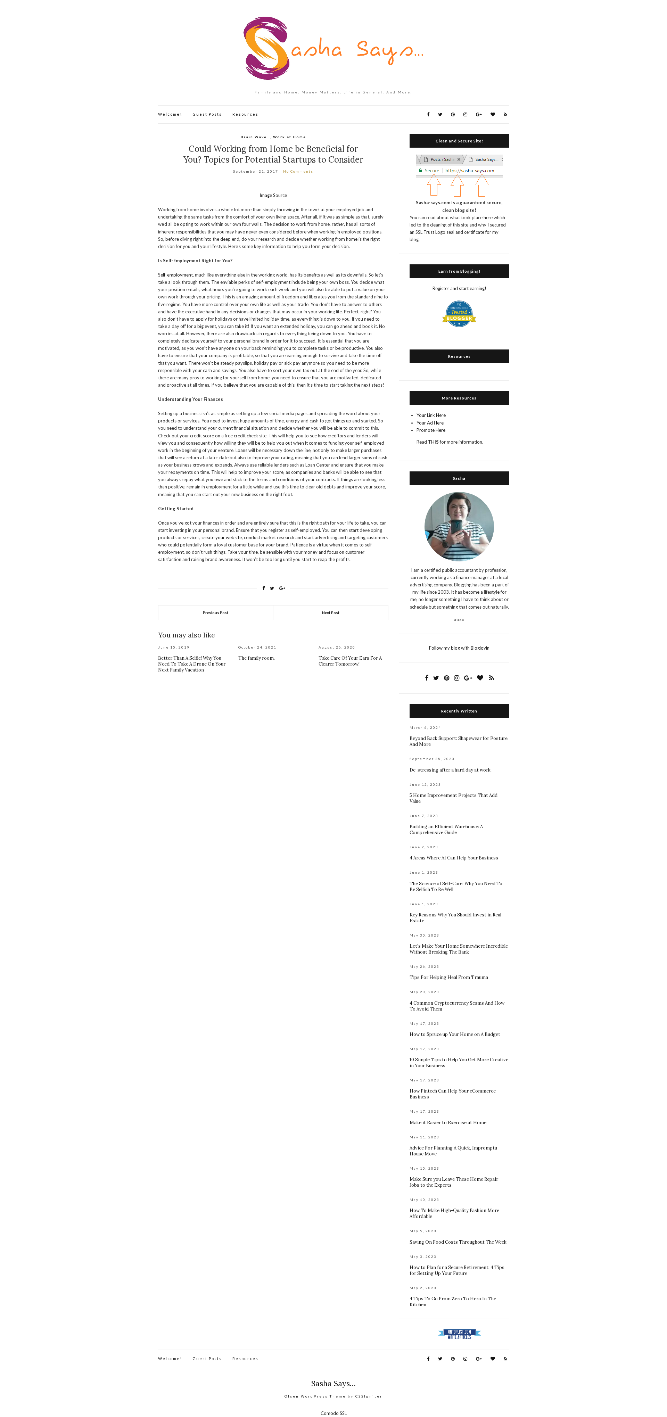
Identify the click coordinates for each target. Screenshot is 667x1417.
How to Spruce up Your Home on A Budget (455, 1034)
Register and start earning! (459, 288)
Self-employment (175, 275)
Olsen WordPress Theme (315, 1396)
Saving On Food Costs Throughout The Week (458, 1242)
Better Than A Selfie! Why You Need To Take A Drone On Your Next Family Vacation (191, 664)
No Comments (298, 171)
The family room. (256, 658)
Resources (245, 114)
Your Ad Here (430, 423)
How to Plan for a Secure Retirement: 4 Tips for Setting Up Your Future (457, 1270)
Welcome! (170, 114)
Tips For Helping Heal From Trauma (449, 977)
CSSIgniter (368, 1396)
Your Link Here (431, 415)
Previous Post (215, 612)
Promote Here (431, 430)
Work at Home (289, 137)
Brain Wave (254, 137)
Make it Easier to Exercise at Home (448, 1123)
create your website (221, 537)
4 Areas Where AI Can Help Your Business (454, 858)
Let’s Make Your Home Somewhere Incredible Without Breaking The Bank (459, 949)
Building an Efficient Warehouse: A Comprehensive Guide (446, 829)
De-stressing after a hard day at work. (451, 770)
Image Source (273, 195)
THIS (433, 442)
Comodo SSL (334, 1413)
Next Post (330, 612)
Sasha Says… (333, 1383)
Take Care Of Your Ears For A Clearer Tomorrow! (350, 661)
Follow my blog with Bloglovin (459, 648)
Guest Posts (207, 114)
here (488, 217)
